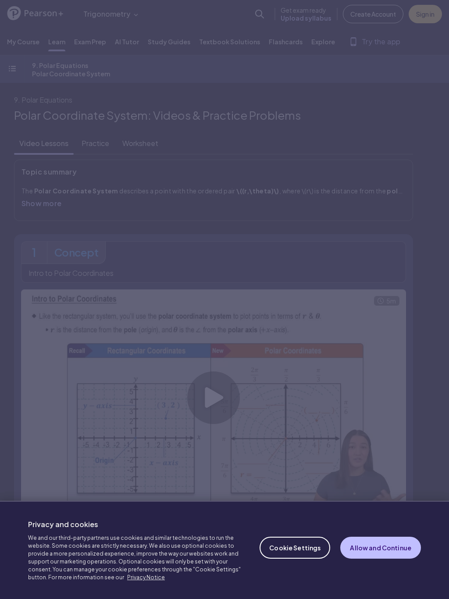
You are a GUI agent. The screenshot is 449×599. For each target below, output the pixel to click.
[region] (224, 550)
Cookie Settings (295, 548)
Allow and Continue (380, 548)
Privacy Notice (146, 577)
